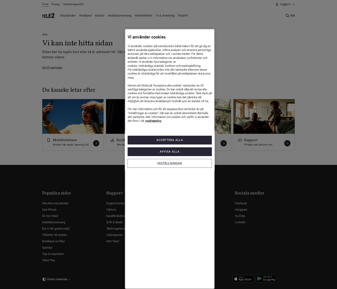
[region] (170, 159)
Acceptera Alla (169, 140)
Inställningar (169, 163)
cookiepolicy (153, 121)
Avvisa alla (170, 151)
